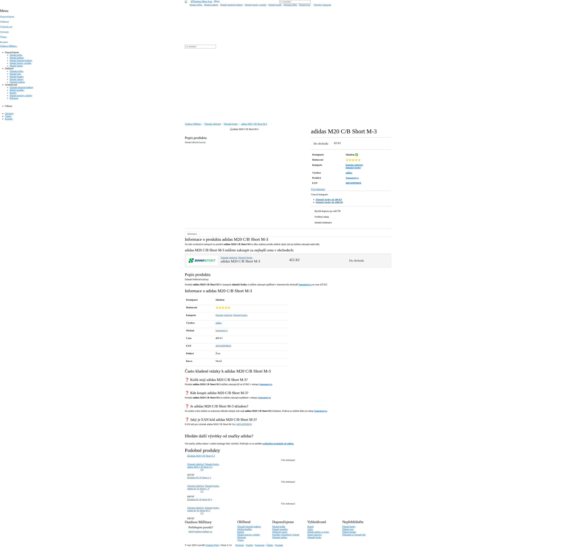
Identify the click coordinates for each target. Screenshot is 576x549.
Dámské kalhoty (17, 82)
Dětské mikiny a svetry (318, 532)
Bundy (310, 526)
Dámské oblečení (212, 124)
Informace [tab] (192, 234)
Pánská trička (196, 5)
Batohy (13, 93)
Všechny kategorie (322, 5)
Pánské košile (278, 526)
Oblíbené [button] (4, 22)
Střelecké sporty (279, 532)
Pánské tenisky (17, 76)
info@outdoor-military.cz (200, 531)
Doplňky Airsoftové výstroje (285, 534)
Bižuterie (14, 98)
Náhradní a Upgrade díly (354, 534)
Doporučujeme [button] (7, 16)
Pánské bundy (275, 5)
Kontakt (4, 42)
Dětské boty (348, 529)
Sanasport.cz (305, 284)
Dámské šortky (231, 124)
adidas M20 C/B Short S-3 (199, 467)
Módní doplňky (17, 90)
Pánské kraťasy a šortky (21, 95)
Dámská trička (290, 5)
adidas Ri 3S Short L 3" (198, 488)
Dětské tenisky (349, 532)
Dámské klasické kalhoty (21, 87)
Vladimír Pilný (212, 545)
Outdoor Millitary (8, 46)
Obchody (4, 32)
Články (3, 37)
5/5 (201, 469)
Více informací (318, 189)
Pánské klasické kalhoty (231, 5)
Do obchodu (321, 143)
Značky (249, 545)
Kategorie (259, 545)
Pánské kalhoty (211, 5)
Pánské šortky (349, 526)
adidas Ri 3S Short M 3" (198, 510)
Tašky (310, 529)
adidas (219, 323)
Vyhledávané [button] (6, 27)
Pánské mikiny (17, 79)
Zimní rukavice (314, 534)
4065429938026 (223, 346)
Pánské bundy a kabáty (256, 5)
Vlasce (240, 540)
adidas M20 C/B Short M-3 (254, 124)
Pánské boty (304, 5)
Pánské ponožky (280, 529)
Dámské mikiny (279, 537)
